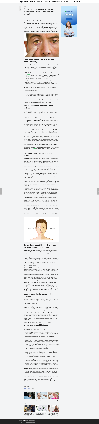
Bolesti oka (39, 1)
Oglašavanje (25, 420)
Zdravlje (25, 6)
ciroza (28, 74)
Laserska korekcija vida (57, 1)
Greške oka (32, 1)
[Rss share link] (77, 1)
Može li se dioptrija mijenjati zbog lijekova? (53, 401)
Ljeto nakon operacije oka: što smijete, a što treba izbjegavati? (29, 402)
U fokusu (66, 1)
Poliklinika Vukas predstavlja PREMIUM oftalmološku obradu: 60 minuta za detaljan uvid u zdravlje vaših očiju (53, 415)
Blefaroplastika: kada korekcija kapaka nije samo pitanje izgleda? (40, 402)
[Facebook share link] (74, 1)
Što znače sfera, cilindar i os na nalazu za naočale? (41, 414)
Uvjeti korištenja (32, 420)
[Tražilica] (79, 1)
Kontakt (20, 420)
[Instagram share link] (76, 1)
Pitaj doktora (47, 1)
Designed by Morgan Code (30, 422)
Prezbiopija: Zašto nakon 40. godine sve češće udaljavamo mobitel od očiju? (29, 414)
